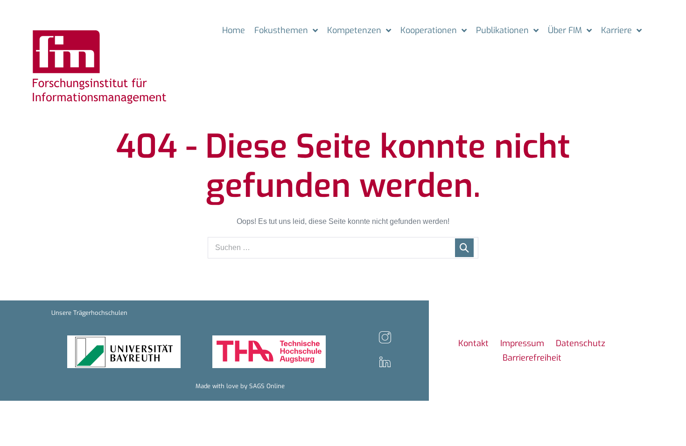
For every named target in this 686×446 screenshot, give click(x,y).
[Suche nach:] (343, 247)
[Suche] (464, 247)
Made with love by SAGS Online (240, 386)
